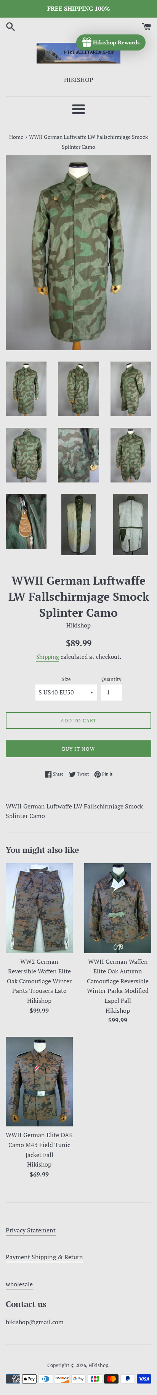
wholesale (19, 1284)
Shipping (47, 656)
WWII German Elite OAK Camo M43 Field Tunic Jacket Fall (39, 1145)
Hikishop (98, 1365)
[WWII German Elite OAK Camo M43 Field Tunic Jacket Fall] (39, 1082)
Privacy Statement (31, 1230)
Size (66, 679)
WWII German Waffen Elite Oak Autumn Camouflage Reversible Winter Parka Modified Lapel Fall (118, 981)
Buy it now (78, 748)
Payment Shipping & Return (44, 1257)
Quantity (111, 679)
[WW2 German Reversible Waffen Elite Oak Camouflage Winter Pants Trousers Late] (39, 908)
